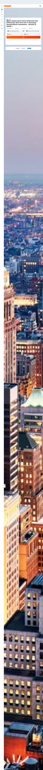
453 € (8, 21)
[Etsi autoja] (1, 14)
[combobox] (24, 28)
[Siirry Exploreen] (1, 20)
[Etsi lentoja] (1, 9)
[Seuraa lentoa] (1, 22)
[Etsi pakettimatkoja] (1, 16)
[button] (2, 6)
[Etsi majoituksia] (1, 12)
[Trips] (1, 25)
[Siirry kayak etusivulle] (7, 6)
